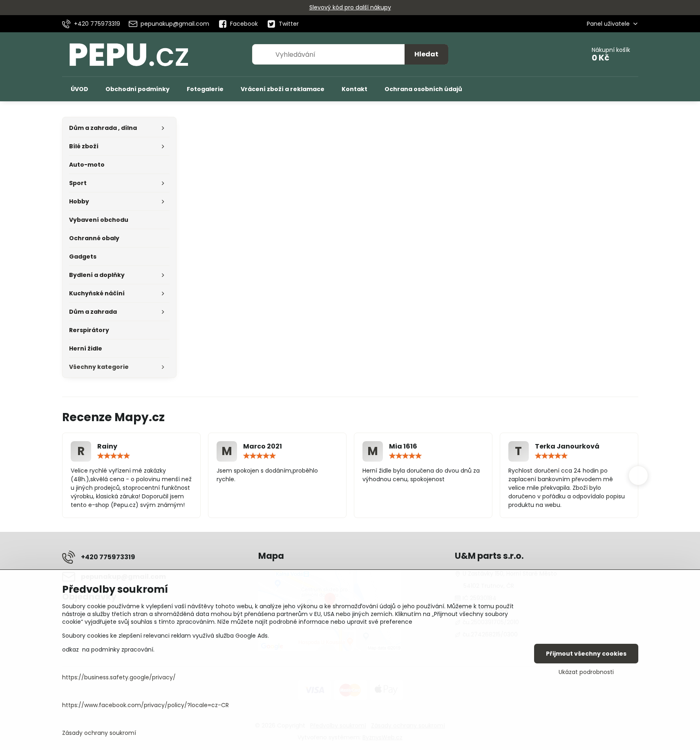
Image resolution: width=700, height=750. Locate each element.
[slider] (113, 456)
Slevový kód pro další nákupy (350, 7)
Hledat (426, 54)
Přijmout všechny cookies (586, 654)
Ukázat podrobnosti (586, 672)
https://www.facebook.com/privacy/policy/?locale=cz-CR (145, 705)
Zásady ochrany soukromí (99, 733)
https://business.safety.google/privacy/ (119, 677)
